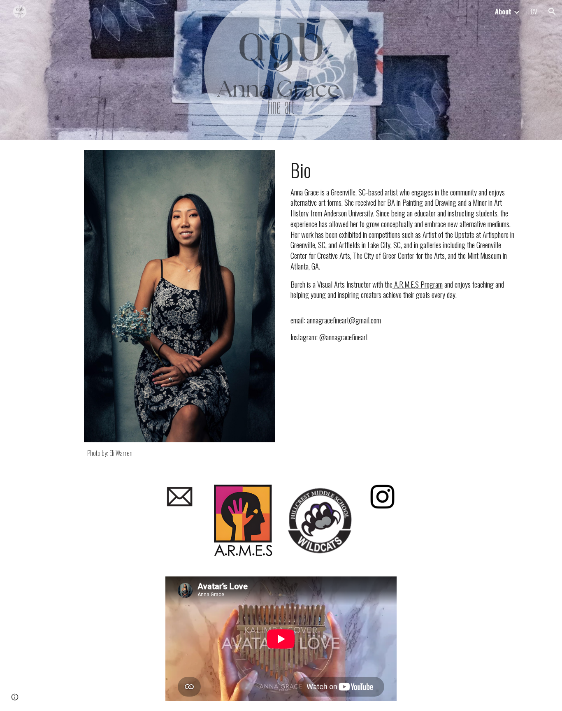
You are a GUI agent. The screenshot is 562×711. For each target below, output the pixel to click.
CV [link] (534, 11)
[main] (179, 453)
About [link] (503, 11)
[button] (552, 11)
